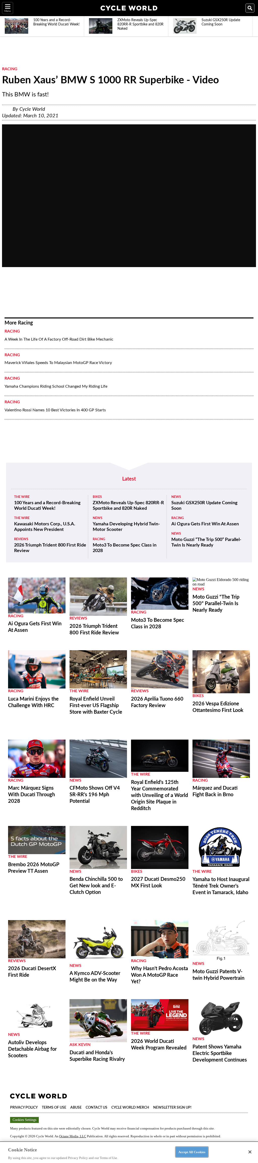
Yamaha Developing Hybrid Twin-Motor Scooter (126, 527)
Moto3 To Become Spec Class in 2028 (124, 548)
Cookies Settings (24, 1120)
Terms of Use (54, 1107)
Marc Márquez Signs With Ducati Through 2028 (31, 795)
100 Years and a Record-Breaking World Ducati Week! (47, 506)
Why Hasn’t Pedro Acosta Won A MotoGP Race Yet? (159, 975)
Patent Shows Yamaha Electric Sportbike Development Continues (219, 1053)
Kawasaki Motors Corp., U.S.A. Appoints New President (44, 527)
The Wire (21, 497)
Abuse (76, 1107)
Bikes (97, 497)
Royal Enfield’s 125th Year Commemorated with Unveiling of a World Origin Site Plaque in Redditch (159, 795)
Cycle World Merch (130, 1107)
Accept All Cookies (191, 1152)
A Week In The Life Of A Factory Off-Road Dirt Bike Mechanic (59, 339)
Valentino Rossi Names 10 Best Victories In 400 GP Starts (55, 410)
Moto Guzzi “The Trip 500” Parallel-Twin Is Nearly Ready (206, 542)
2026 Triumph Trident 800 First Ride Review (50, 548)
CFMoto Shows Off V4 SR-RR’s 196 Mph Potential (95, 795)
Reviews (21, 539)
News (97, 518)
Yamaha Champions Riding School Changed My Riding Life (56, 386)
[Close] (249, 1151)
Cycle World (32, 109)
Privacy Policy (24, 1107)
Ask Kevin (80, 1045)
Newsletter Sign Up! (172, 1107)
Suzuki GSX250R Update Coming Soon (204, 506)
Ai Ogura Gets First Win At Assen (205, 524)
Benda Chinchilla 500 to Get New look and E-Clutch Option (96, 886)
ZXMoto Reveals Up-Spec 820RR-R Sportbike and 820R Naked (128, 506)
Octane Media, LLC (72, 1136)
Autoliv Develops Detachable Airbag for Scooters (32, 1049)
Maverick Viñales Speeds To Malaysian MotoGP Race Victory (58, 363)
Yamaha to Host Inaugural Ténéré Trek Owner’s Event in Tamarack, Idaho (220, 886)
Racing (9, 69)
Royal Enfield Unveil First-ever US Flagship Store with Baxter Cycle (96, 706)
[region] (129, 1152)
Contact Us (96, 1107)
